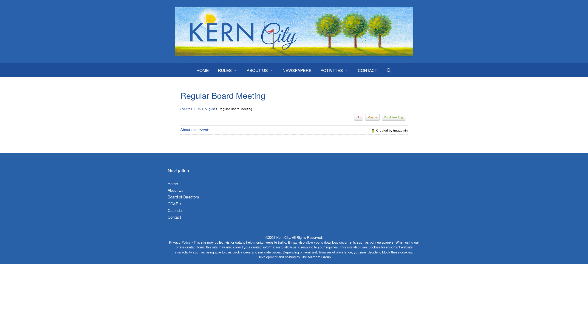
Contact (367, 70)
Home (202, 70)
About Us (257, 70)
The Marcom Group (316, 256)
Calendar (175, 210)
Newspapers (297, 70)
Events (185, 109)
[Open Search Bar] (389, 70)
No (358, 117)
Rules (225, 70)
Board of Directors (183, 197)
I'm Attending (393, 117)
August (210, 109)
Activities (332, 70)
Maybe (372, 117)
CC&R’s (174, 203)
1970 (197, 109)
